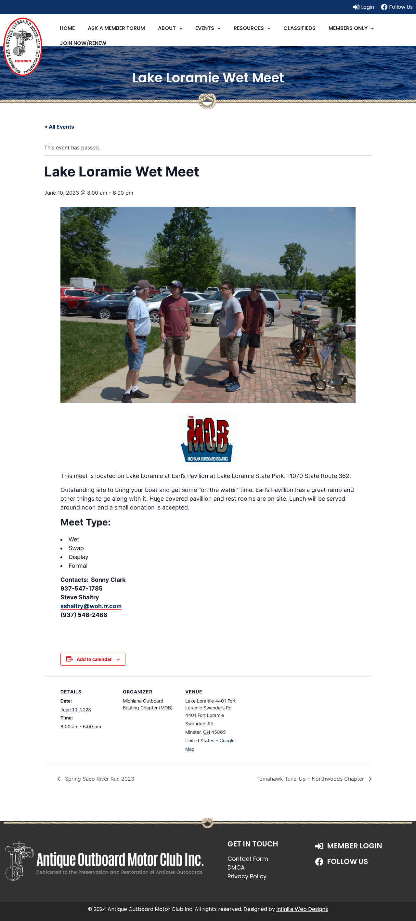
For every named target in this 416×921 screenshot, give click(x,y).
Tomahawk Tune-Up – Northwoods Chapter (311, 778)
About (167, 28)
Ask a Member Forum (116, 28)
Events (204, 28)
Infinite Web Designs (302, 909)
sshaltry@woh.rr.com (91, 606)
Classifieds (299, 28)
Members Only (348, 28)
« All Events (59, 126)
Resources (249, 28)
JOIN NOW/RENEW (83, 43)
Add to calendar (94, 659)
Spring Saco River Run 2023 (98, 778)
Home (67, 28)
